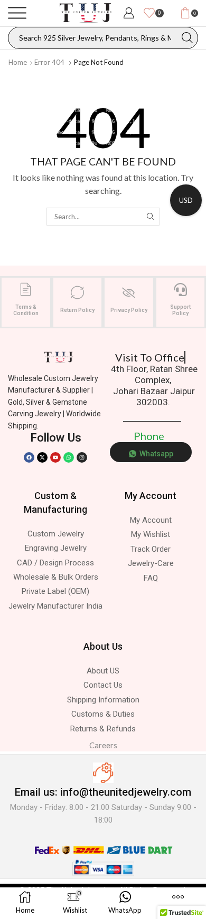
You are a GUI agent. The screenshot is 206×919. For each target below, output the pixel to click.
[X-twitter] (42, 457)
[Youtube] (55, 457)
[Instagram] (82, 457)
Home (17, 62)
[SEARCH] (150, 217)
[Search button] (187, 37)
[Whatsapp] (68, 457)
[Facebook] (29, 457)
